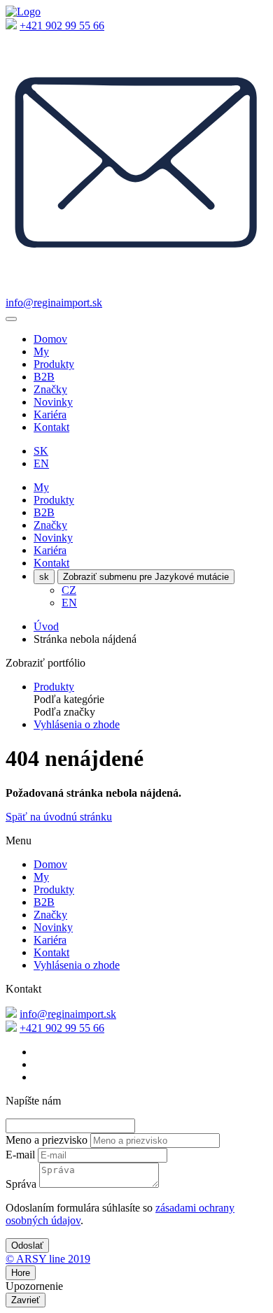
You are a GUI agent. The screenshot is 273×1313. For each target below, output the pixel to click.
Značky (50, 389)
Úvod (46, 626)
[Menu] (11, 319)
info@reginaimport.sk (54, 302)
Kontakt (51, 427)
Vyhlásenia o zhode (77, 724)
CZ (69, 590)
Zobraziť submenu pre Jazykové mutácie (146, 577)
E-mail (20, 1155)
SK (41, 451)
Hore (20, 1273)
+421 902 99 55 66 (62, 25)
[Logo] (23, 11)
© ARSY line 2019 (48, 1259)
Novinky (53, 402)
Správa (21, 1184)
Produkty (54, 364)
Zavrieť (25, 1300)
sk (44, 577)
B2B (44, 377)
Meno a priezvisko (47, 1140)
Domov (50, 339)
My (41, 351)
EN (41, 463)
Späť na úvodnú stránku (59, 817)
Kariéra (50, 414)
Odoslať (27, 1245)
